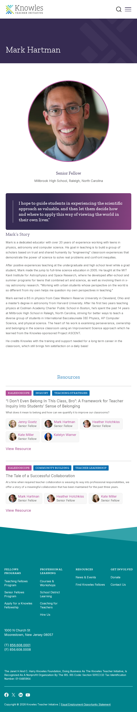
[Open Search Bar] (119, 9)
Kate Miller (26, 435)
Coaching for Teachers (49, 605)
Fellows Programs (12, 571)
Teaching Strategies (70, 393)
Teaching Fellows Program (16, 583)
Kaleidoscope (18, 393)
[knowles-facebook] (6, 694)
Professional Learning (51, 571)
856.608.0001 (20, 645)
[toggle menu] (128, 10)
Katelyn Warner (65, 435)
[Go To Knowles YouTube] (28, 695)
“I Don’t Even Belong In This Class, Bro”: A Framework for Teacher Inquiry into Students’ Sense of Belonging (64, 403)
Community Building (52, 467)
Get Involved (122, 569)
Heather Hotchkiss (106, 422)
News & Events (86, 577)
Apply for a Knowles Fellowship (18, 605)
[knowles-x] (13, 694)
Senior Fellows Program (14, 594)
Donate (115, 577)
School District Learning (50, 594)
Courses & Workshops (47, 583)
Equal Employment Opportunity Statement (86, 704)
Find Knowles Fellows (90, 584)
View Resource (18, 449)
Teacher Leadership (90, 467)
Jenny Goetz (27, 422)
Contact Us (118, 584)
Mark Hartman (64, 422)
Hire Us (45, 614)
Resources (84, 569)
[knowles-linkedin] (21, 694)
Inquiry (41, 393)
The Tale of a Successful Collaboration (40, 476)
